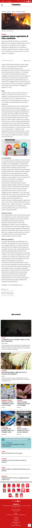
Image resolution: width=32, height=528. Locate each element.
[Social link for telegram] (30, 1)
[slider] (15, 439)
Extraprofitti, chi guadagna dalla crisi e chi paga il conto (7, 430)
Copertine (9, 11)
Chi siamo (16, 517)
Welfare (13, 11)
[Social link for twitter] (22, 1)
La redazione (8, 1)
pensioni (3, 293)
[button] (24, 60)
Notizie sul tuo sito (16, 522)
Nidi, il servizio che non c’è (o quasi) (11, 453)
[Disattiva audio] (29, 439)
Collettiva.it (16, 504)
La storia (16, 523)
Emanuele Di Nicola (4, 343)
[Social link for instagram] (26, 1)
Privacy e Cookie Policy (16, 525)
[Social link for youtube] (28, 1)
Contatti (3, 1)
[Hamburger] (2, 5)
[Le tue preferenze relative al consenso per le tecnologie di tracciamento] (29, 525)
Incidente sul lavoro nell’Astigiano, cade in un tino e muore (7, 403)
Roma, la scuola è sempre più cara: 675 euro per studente (23, 430)
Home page (3, 11)
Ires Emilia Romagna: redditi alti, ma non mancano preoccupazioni (14, 373)
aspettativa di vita (8, 292)
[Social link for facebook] (24, 1)
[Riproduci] (3, 440)
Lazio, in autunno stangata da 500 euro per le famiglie (23, 403)
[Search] (19, 1)
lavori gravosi (10, 293)
